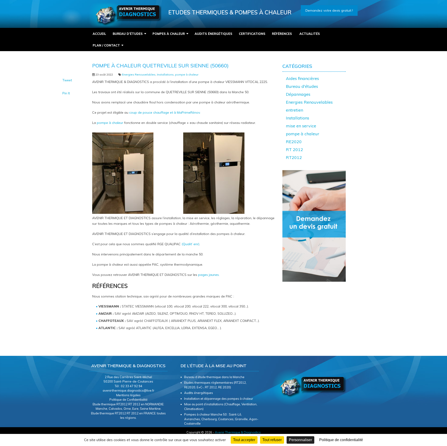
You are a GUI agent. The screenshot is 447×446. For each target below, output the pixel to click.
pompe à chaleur (186, 74)
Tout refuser (272, 440)
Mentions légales (128, 395)
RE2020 (294, 141)
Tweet (67, 80)
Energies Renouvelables (139, 74)
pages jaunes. (209, 275)
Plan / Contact (106, 45)
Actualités (310, 34)
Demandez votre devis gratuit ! (329, 10)
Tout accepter (244, 440)
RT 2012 (294, 149)
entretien (294, 110)
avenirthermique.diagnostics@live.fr (128, 390)
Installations (165, 74)
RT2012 (294, 157)
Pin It (66, 93)
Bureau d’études (128, 34)
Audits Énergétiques (213, 34)
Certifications (252, 34)
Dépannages (298, 94)
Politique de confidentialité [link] (341, 440)
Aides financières (302, 78)
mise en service (301, 126)
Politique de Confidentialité (128, 399)
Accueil (99, 34)
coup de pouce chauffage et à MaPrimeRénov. (164, 112)
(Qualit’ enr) (190, 244)
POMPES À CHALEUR (168, 34)
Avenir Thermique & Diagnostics (238, 432)
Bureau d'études (302, 86)
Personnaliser (300, 440)
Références (282, 34)
